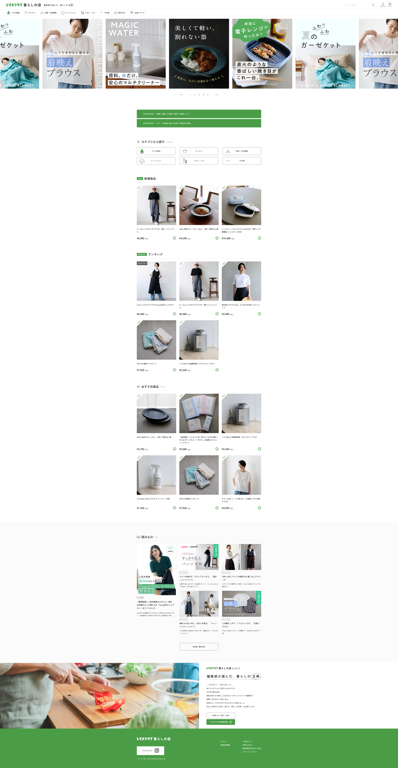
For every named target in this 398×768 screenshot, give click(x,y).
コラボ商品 (156, 151)
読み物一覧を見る (199, 647)
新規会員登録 (225, 745)
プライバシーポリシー (250, 752)
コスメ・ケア (199, 160)
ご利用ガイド (247, 741)
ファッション (156, 160)
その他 (242, 160)
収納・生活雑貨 (242, 151)
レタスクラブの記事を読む (219, 722)
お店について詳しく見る (220, 715)
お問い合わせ (247, 745)
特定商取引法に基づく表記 (252, 748)
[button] (182, 95)
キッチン (199, 151)
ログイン (224, 741)
